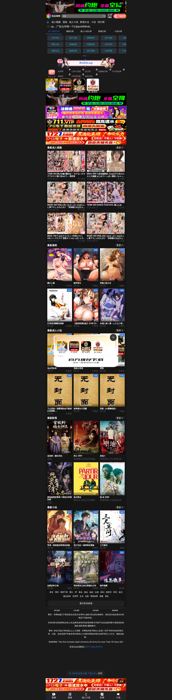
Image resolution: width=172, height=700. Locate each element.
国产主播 (73, 38)
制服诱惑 (73, 44)
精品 (86, 592)
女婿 (97, 592)
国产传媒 (108, 38)
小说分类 (118, 31)
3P (76, 592)
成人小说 (86, 697)
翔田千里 (64, 592)
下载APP (92, 673)
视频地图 (115, 610)
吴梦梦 (75, 596)
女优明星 (108, 51)
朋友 (107, 596)
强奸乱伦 (55, 51)
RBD (57, 592)
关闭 (121, 3)
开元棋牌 (65, 92)
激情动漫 (73, 51)
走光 (81, 596)
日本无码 (108, 44)
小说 (118, 697)
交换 (87, 596)
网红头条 (55, 44)
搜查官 (109, 592)
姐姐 (91, 592)
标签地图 (96, 610)
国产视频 (91, 51)
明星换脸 (91, 44)
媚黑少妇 (62, 352)
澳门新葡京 (79, 92)
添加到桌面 (77, 673)
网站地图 (57, 610)
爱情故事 (94, 596)
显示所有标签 (86, 603)
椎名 (81, 592)
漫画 (70, 697)
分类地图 (76, 610)
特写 (115, 592)
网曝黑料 (91, 38)
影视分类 (102, 31)
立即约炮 (51, 92)
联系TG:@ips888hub (94, 647)
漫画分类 (70, 31)
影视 (102, 697)
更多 (119, 147)
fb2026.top (86, 62)
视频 (54, 697)
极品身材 (67, 596)
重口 (71, 592)
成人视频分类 (53, 31)
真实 (120, 592)
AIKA (102, 592)
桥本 (51, 592)
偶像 (101, 596)
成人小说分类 (86, 31)
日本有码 (55, 38)
